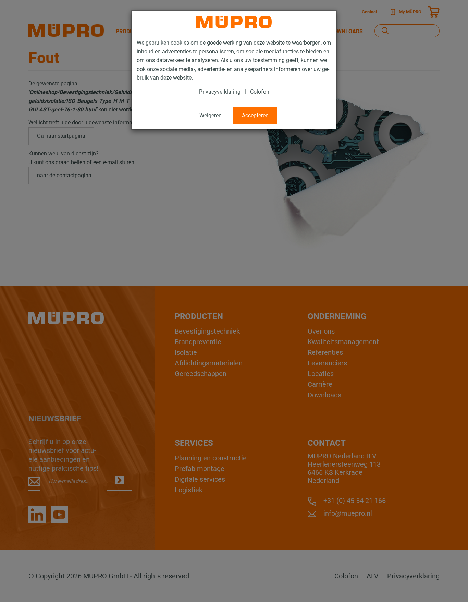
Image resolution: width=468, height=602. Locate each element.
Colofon (259, 91)
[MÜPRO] (234, 22)
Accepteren (255, 115)
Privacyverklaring (220, 91)
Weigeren (210, 115)
